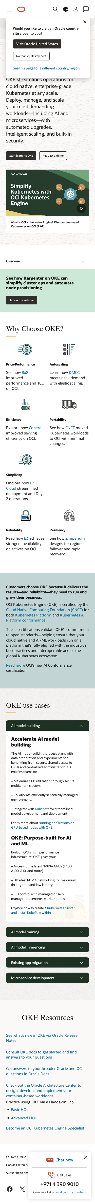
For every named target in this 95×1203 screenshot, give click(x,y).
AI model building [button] (25, 725)
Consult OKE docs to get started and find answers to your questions (41, 1054)
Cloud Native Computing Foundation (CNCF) (44, 609)
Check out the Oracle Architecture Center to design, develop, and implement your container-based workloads (43, 1090)
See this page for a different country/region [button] (46, 68)
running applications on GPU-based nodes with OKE (42, 825)
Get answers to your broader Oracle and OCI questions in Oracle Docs (44, 1071)
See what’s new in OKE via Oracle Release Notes (42, 1038)
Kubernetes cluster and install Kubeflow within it (43, 910)
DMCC (74, 372)
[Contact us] (86, 9)
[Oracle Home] (21, 9)
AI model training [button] (25, 932)
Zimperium (75, 538)
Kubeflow (42, 809)
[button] (9, 9)
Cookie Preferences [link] (19, 1165)
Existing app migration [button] (29, 962)
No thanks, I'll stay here (31, 56)
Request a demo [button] (53, 155)
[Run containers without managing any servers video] (47, 193)
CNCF (70, 427)
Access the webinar (21, 299)
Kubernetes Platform (33, 614)
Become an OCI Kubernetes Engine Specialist (45, 1128)
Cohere (35, 427)
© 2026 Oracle (16, 1157)
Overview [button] (13, 261)
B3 (26, 538)
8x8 (25, 372)
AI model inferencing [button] (28, 947)
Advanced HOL (24, 1117)
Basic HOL (19, 1109)
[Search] (55, 9)
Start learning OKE (21, 155)
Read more (15, 665)
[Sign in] (76, 9)
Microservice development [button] (32, 978)
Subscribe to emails (19, 1173)
